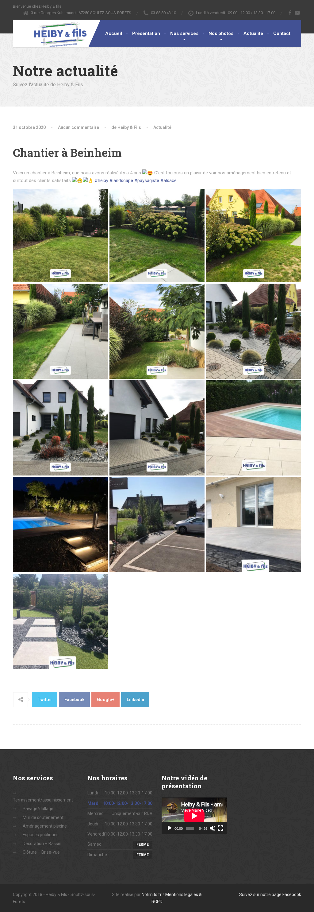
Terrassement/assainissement (43, 800)
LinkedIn (135, 699)
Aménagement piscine (45, 826)
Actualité (253, 33)
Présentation (146, 33)
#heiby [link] (101, 180)
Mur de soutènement (43, 817)
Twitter (44, 699)
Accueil (113, 33)
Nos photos (221, 33)
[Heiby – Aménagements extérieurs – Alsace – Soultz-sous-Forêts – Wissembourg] (56, 34)
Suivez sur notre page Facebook (270, 894)
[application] (194, 816)
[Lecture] (170, 828)
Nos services (184, 33)
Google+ (105, 699)
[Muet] (212, 828)
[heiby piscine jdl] (60, 524)
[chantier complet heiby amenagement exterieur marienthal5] (60, 621)
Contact (281, 33)
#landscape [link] (121, 180)
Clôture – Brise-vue (41, 852)
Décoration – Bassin (42, 843)
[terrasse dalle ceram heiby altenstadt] (253, 524)
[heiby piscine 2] (253, 427)
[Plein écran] (220, 828)
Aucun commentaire (78, 127)
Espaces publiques (41, 834)
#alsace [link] (168, 180)
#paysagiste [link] (146, 180)
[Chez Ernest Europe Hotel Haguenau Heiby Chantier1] (157, 524)
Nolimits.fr (152, 894)
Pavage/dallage (38, 808)
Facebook (74, 699)
